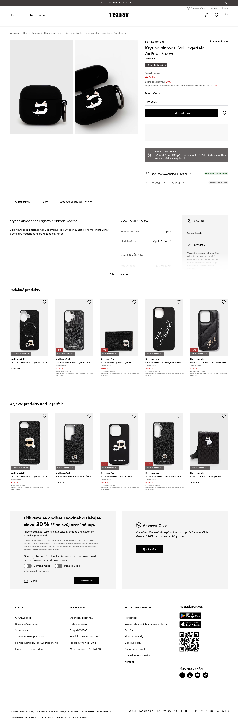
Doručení (130, 630)
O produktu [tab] (22, 201)
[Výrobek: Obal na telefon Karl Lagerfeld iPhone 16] (74, 327)
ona (12, 15)
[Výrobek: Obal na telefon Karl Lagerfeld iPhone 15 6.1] (164, 327)
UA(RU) (225, 711)
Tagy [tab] (44, 201)
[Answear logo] (119, 15)
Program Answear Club (83, 642)
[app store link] (190, 624)
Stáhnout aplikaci (217, 155)
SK (211, 711)
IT (192, 711)
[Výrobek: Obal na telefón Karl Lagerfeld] (209, 441)
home (41, 15)
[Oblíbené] (216, 15)
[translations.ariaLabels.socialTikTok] (205, 675)
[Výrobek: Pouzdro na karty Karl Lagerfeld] (119, 327)
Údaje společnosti (69, 711)
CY (164, 711)
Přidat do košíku (181, 113)
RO (202, 711)
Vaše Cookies (87, 711)
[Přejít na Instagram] (190, 675)
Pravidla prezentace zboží (84, 636)
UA (217, 711)
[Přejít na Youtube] (197, 675)
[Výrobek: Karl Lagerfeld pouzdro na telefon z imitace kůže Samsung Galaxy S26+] (164, 441)
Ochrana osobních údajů (29, 649)
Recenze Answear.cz (27, 624)
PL (196, 711)
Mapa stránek (103, 711)
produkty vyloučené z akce (46, 549)
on (21, 15)
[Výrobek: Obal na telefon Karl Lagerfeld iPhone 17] (29, 327)
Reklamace (131, 617)
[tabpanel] (119, 242)
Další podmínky (78, 624)
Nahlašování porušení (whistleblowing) (37, 642)
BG (158, 711)
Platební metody (134, 636)
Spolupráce (21, 630)
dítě (30, 15)
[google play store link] (190, 615)
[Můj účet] (207, 15)
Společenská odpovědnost (30, 636)
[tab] (77, 201)
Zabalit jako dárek (135, 649)
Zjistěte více (149, 549)
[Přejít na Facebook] (182, 675)
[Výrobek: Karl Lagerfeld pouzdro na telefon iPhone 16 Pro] (119, 441)
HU (186, 711)
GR (175, 711)
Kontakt (129, 661)
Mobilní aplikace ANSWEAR (85, 649)
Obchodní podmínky (81, 617)
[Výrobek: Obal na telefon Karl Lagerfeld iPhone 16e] (29, 441)
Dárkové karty (133, 642)
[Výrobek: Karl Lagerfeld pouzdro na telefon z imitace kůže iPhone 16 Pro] (209, 327)
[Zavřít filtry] (225, 3)
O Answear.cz (23, 617)
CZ (169, 711)
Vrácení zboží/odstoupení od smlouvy (146, 624)
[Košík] (226, 15)
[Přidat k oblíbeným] (224, 113)
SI (207, 711)
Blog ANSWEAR (78, 630)
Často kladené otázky (137, 655)
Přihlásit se (86, 580)
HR (181, 711)
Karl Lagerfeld (154, 41)
